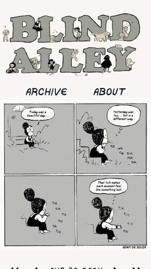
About (109, 93)
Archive (46, 93)
